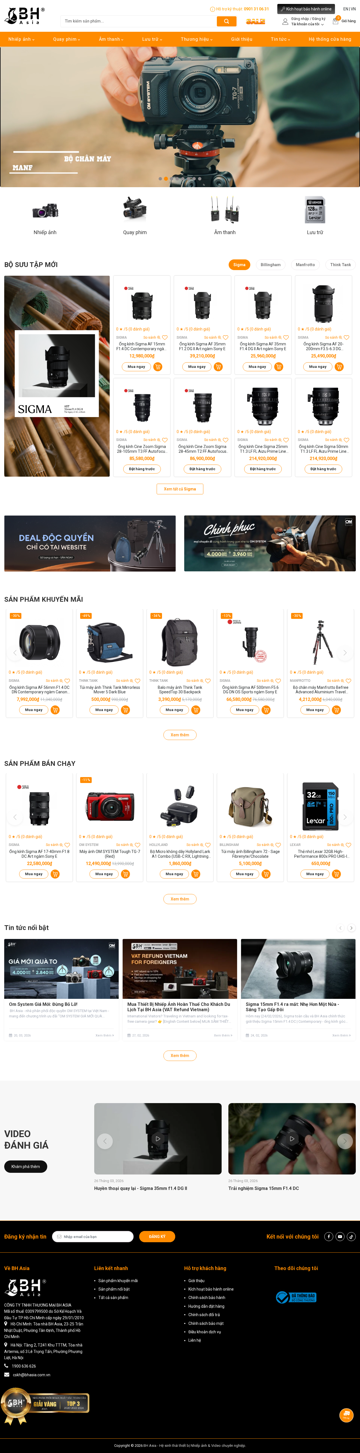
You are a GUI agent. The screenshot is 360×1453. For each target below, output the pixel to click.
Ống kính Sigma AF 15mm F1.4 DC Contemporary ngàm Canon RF (142, 346)
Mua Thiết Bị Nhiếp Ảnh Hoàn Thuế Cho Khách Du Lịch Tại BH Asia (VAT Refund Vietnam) (178, 1007)
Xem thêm (180, 735)
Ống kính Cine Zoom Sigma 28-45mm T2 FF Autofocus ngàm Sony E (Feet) (202, 449)
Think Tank (340, 264)
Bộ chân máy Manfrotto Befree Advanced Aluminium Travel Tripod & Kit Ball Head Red (320, 690)
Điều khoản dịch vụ (204, 1332)
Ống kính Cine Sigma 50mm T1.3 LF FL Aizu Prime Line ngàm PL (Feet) (323, 449)
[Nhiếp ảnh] (45, 209)
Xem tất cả (180, 489)
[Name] (227, 21)
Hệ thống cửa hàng (330, 39)
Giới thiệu (242, 39)
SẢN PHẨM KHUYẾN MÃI (43, 599)
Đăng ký (157, 1236)
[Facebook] (328, 1236)
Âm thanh (110, 39)
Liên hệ (194, 1340)
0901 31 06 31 (256, 9)
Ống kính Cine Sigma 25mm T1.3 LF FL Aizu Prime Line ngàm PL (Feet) (263, 449)
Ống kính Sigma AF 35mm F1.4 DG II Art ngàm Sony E (263, 346)
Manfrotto (305, 264)
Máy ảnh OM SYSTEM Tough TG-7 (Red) (110, 854)
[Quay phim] (135, 209)
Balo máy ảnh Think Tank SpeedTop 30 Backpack (180, 689)
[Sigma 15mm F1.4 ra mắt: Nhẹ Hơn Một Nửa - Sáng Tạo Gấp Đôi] (298, 969)
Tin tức (279, 39)
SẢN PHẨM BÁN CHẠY (39, 764)
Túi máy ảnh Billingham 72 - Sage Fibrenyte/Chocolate (250, 854)
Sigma (239, 264)
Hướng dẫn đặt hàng (206, 1306)
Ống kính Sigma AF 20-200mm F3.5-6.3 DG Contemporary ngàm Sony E (323, 346)
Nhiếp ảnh (20, 39)
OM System (88, 845)
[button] (160, 179)
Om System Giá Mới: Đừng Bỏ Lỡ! (43, 1004)
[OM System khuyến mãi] (270, 543)
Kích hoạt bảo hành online (309, 9)
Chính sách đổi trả (204, 1314)
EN (345, 9)
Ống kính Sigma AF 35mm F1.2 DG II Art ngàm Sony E (202, 346)
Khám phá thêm (26, 1166)
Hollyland (158, 845)
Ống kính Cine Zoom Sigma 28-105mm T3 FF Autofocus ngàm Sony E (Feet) (142, 449)
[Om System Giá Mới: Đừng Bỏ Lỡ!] (61, 969)
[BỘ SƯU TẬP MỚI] (57, 376)
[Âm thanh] (225, 209)
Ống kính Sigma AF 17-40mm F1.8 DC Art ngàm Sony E (39, 854)
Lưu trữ (151, 39)
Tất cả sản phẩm (113, 1297)
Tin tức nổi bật (26, 928)
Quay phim (65, 39)
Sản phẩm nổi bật (114, 1289)
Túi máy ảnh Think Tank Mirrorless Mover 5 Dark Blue (110, 689)
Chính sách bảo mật (206, 1323)
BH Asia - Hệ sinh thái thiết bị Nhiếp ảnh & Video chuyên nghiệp (194, 1445)
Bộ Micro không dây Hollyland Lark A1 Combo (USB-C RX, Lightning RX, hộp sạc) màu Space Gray (180, 854)
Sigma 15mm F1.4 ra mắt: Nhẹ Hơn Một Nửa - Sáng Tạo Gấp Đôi (292, 1007)
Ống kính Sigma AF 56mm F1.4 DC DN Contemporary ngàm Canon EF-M (39, 690)
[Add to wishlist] (165, 337)
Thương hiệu (195, 39)
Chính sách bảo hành (206, 1297)
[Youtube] (340, 1236)
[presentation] (340, 928)
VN (353, 9)
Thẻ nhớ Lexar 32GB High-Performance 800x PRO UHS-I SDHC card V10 (320, 854)
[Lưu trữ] (315, 209)
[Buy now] (157, 366)
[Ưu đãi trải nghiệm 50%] (90, 543)
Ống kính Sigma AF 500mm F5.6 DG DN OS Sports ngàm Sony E (250, 689)
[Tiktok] (351, 1236)
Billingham (271, 264)
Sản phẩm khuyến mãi (118, 1280)
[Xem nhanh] (142, 304)
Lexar (295, 845)
